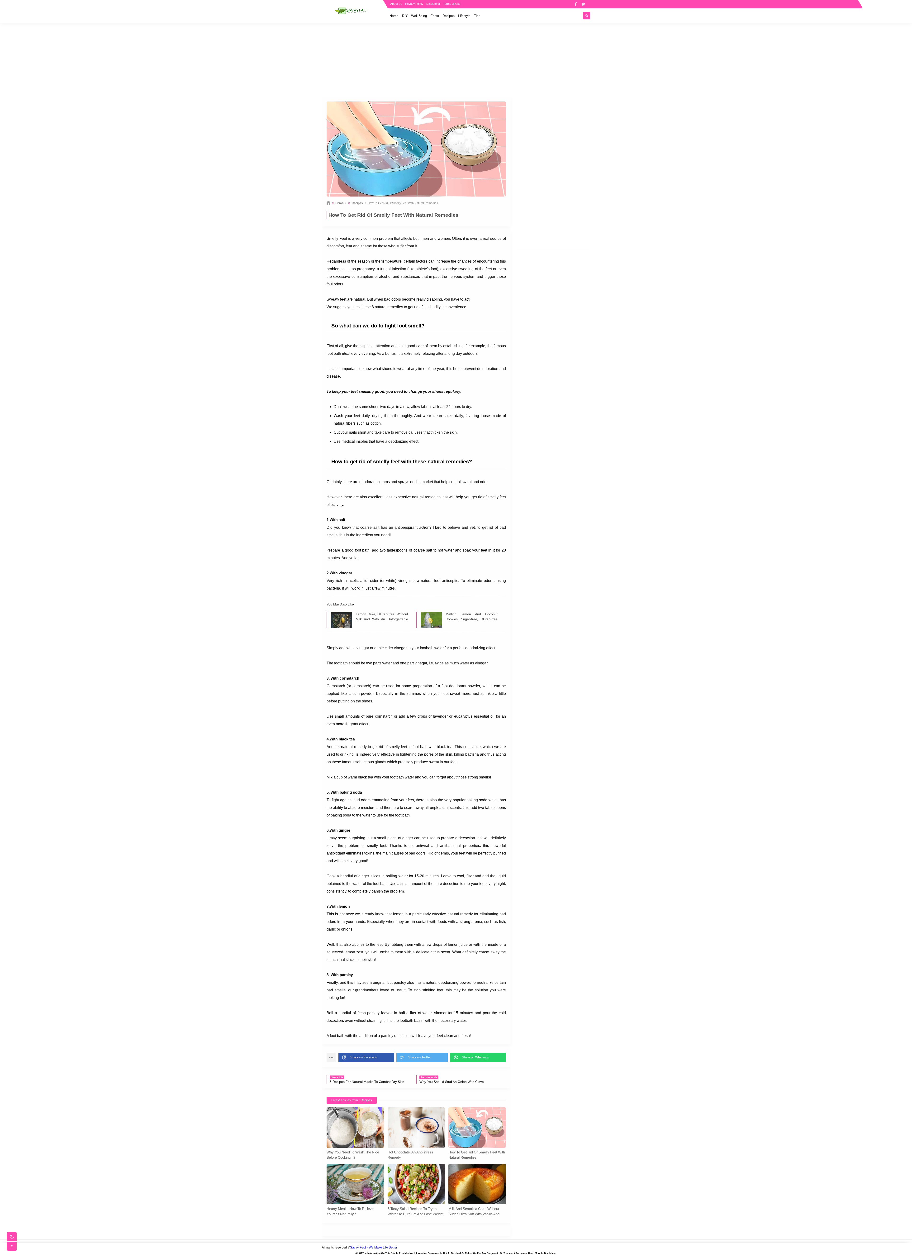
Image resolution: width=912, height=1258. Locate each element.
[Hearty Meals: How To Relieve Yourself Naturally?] (355, 1184)
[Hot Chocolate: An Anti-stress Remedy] (416, 1127)
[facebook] (575, 4)
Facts (435, 16)
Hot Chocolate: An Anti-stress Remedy (410, 1155)
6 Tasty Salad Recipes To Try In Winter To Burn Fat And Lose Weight (415, 1211)
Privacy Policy (414, 3)
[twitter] (583, 4)
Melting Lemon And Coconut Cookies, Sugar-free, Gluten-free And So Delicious (472, 616)
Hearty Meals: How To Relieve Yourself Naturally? (350, 1211)
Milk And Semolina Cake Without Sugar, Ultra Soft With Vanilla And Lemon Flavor (473, 1211)
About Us (396, 3)
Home (394, 16)
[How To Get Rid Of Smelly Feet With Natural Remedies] (477, 1127)
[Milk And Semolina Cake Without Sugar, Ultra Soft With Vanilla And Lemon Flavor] (477, 1184)
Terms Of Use (452, 3)
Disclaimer (433, 3)
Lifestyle (464, 16)
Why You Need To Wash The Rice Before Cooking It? (353, 1155)
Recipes (448, 16)
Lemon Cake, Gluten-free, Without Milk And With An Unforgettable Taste (382, 616)
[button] (366, 1057)
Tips (477, 16)
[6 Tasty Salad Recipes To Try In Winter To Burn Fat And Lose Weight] (416, 1184)
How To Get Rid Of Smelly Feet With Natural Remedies (476, 1155)
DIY (405, 16)
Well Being (419, 16)
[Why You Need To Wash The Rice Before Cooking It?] (355, 1127)
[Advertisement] (456, 60)
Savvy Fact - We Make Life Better (373, 1247)
